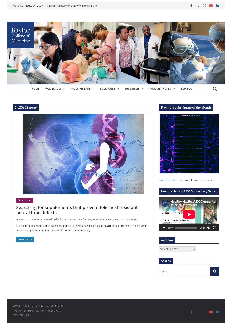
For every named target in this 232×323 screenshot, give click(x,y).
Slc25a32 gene (131, 219)
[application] (189, 214)
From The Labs (80, 88)
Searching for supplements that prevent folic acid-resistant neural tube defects (77, 210)
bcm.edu (186, 88)
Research (118, 219)
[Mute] (209, 227)
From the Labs (167, 180)
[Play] (163, 227)
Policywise (107, 88)
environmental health (48, 219)
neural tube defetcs (102, 219)
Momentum (53, 88)
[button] (63, 89)
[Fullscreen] (214, 227)
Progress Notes (160, 88)
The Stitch (132, 88)
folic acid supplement (71, 219)
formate (87, 219)
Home (35, 88)
